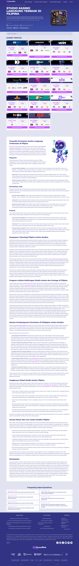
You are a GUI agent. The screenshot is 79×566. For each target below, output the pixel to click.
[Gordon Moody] (38, 554)
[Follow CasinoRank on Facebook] (57, 543)
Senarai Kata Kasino (46, 518)
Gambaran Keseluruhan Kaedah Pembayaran (45, 523)
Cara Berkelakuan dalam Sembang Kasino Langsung (19, 526)
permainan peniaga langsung (21, 325)
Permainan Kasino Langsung (41, 1)
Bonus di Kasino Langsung (47, 520)
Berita (71, 1)
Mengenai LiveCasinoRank (64, 519)
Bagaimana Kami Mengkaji (65, 522)
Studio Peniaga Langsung (55, 1)
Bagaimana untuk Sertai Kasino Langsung (19, 518)
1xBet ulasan (17, 57)
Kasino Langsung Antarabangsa (47, 528)
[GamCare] (28, 554)
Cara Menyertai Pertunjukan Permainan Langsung (19, 528)
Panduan (65, 1)
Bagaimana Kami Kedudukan (65, 526)
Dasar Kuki (21, 564)
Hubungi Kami (67, 529)
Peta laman (57, 564)
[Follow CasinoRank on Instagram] (60, 543)
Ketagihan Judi (47, 526)
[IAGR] (13, 554)
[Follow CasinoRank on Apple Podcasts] (71, 543)
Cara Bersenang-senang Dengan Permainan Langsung (19, 520)
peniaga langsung (35, 358)
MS (7, 542)
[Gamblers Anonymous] (19, 554)
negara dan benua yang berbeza (50, 384)
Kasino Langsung (28, 1)
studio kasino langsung (29, 285)
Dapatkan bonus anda (17, 55)
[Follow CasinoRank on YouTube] (66, 543)
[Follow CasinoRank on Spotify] (68, 543)
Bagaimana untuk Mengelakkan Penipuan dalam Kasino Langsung (18, 523)
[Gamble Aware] (53, 554)
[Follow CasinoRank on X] (63, 543)
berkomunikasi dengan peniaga (59, 259)
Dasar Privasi (39, 564)
